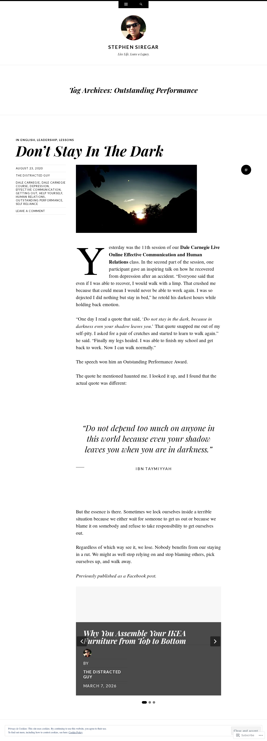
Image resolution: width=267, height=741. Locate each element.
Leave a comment (30, 211)
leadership (47, 140)
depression (39, 186)
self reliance (27, 204)
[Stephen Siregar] (133, 28)
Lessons (66, 140)
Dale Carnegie (28, 182)
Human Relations (30, 196)
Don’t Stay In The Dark (90, 150)
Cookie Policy (76, 732)
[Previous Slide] (82, 641)
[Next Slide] (215, 641)
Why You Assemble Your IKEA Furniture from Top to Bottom (134, 637)
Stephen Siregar (133, 47)
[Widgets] (126, 4)
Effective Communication (38, 189)
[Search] (141, 4)
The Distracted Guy (33, 175)
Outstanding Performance (39, 200)
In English (25, 140)
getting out (26, 193)
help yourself (50, 193)
